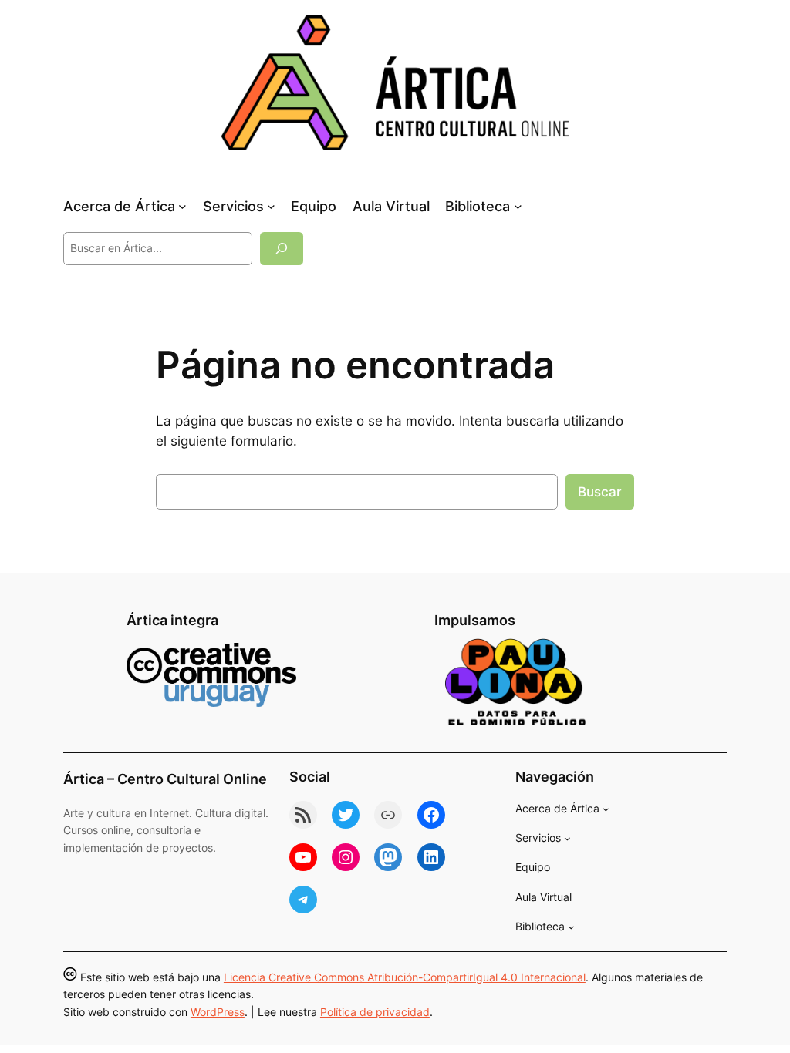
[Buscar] (281, 248)
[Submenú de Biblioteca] (518, 206)
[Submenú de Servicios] (271, 206)
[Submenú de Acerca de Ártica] (182, 206)
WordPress (218, 1011)
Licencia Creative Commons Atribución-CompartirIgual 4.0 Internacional (405, 977)
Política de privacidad (375, 1011)
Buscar (600, 492)
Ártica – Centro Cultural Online (165, 779)
